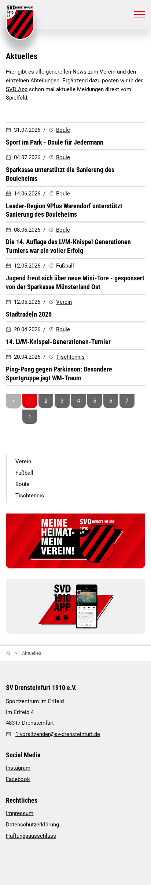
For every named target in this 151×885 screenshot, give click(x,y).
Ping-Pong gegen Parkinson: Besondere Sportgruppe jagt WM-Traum (59, 373)
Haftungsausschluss (31, 836)
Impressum (19, 813)
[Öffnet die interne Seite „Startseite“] (13, 653)
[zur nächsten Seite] (29, 417)
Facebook (18, 779)
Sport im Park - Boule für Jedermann (54, 142)
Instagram (18, 768)
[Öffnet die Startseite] (20, 22)
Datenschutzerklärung (32, 824)
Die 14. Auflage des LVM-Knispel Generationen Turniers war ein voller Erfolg (68, 246)
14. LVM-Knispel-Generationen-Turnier (58, 342)
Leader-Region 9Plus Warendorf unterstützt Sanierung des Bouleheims (64, 210)
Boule (63, 130)
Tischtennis (70, 357)
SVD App (16, 89)
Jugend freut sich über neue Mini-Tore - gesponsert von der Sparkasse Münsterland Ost (75, 282)
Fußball (65, 265)
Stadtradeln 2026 (29, 314)
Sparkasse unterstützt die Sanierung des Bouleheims (60, 174)
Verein (64, 302)
